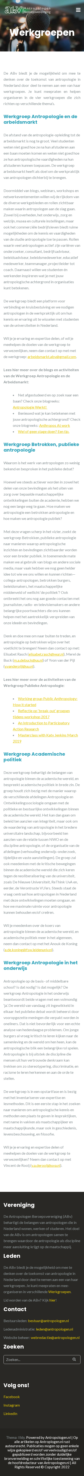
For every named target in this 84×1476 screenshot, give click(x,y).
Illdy (21, 1437)
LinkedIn (10, 1413)
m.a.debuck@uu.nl (28, 660)
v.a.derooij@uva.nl (46, 1165)
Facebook (12, 1396)
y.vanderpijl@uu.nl (19, 666)
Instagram (12, 1405)
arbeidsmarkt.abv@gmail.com (52, 356)
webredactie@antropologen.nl (55, 1337)
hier (52, 1300)
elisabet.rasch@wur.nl (46, 654)
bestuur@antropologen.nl (48, 1320)
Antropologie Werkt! (30, 407)
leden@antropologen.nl (54, 1329)
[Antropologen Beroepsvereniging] (28, 9)
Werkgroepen (59, 1291)
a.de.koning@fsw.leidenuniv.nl (28, 949)
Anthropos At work (54, 425)
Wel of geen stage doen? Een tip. (43, 431)
